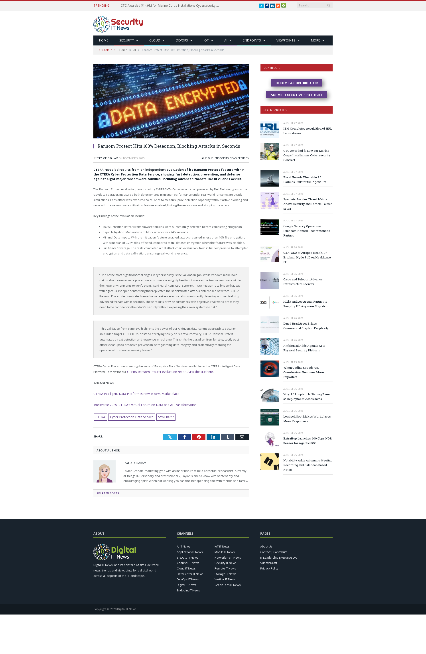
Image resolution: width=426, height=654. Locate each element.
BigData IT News (187, 556)
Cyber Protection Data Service (129, 416)
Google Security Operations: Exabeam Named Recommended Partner (306, 230)
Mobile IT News (225, 550)
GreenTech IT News (228, 583)
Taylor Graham (107, 158)
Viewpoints (285, 40)
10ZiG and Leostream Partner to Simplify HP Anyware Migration (305, 303)
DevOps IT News (188, 578)
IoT (206, 40)
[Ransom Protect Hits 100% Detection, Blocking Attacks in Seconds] (171, 102)
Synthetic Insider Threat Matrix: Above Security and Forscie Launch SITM (307, 204)
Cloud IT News (186, 567)
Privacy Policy (269, 567)
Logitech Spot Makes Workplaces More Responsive (307, 418)
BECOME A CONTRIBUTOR (297, 83)
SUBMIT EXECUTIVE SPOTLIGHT (296, 95)
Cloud (154, 40)
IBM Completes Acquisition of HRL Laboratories (307, 130)
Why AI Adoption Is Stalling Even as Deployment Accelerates (306, 396)
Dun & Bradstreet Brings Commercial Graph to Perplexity (306, 325)
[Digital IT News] (118, 23)
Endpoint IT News (188, 589)
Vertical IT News (225, 578)
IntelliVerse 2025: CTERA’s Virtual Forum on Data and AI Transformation (140, 404)
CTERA (99, 416)
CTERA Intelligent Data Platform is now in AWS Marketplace (132, 393)
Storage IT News (225, 572)
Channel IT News (188, 561)
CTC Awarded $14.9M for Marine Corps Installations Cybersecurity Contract (306, 155)
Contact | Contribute (274, 550)
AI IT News (183, 545)
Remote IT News (225, 567)
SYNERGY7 (161, 416)
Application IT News (190, 550)
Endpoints (252, 40)
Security (126, 40)
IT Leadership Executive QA (278, 556)
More (315, 40)
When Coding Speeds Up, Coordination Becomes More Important (303, 372)
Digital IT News (186, 583)
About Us (266, 545)
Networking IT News (228, 556)
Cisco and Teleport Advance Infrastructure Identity (303, 281)
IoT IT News (222, 545)
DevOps (182, 40)
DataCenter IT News (190, 572)
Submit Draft (268, 561)
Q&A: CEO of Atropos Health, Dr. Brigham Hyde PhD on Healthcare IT (307, 257)
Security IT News (226, 561)
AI (225, 40)
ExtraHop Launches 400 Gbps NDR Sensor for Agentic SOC (307, 440)
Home (103, 40)
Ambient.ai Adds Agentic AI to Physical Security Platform (304, 348)
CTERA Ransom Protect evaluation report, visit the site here (166, 372)
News (233, 158)
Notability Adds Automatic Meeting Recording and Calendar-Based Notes (307, 465)
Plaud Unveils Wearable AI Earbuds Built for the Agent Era (162, 6)
